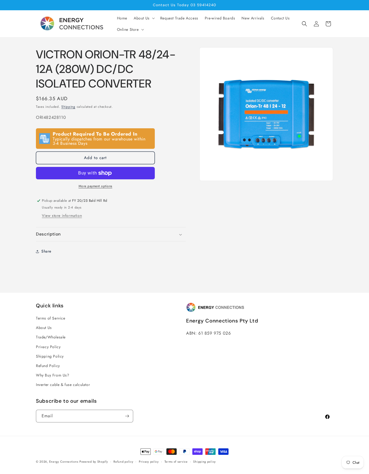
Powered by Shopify (93, 461)
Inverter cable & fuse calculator (63, 384)
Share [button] (46, 251)
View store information (62, 215)
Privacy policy (149, 461)
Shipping (68, 106)
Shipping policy (204, 461)
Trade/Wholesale (51, 337)
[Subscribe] (127, 416)
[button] (143, 18)
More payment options (95, 186)
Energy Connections (63, 461)
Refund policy (123, 461)
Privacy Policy (48, 346)
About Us (44, 327)
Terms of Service (50, 318)
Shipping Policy (50, 356)
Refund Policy (48, 365)
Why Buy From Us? (52, 375)
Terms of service (176, 461)
